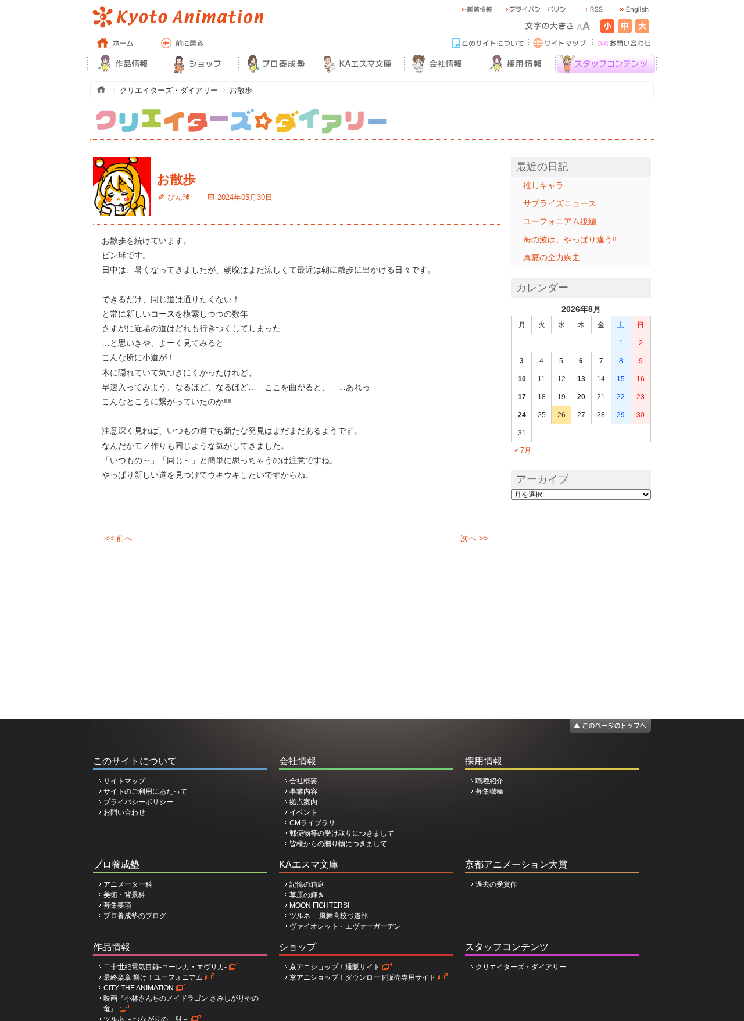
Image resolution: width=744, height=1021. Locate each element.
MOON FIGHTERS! (319, 905)
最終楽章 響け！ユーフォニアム (153, 977)
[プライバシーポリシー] (537, 9)
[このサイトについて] (488, 43)
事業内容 (303, 791)
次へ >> (474, 538)
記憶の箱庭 (306, 884)
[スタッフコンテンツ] (606, 64)
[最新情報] (476, 9)
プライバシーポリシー (138, 802)
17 (522, 397)
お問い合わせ (124, 812)
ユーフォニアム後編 (559, 221)
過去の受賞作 (496, 884)
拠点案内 (303, 802)
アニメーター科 (127, 884)
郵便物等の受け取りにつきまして (341, 833)
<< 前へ (119, 538)
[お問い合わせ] (625, 43)
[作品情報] (125, 64)
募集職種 (489, 791)
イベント (303, 812)
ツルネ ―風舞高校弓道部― (332, 916)
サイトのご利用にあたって (145, 791)
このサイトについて (135, 761)
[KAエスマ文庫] (359, 64)
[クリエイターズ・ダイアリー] (241, 113)
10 (522, 379)
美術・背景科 (124, 895)
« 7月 (522, 450)
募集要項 (117, 905)
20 (581, 397)
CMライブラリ (312, 823)
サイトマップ (124, 781)
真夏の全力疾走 (551, 257)
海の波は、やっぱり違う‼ (570, 239)
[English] (633, 9)
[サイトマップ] (561, 43)
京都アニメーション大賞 (516, 864)
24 (522, 415)
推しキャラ (543, 185)
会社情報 (297, 761)
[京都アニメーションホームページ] (177, 17)
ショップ (297, 947)
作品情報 (111, 947)
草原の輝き (306, 895)
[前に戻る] (183, 43)
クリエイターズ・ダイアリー (520, 967)
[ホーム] (119, 43)
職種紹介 (489, 781)
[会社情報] (442, 64)
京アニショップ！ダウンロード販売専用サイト (362, 977)
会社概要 (303, 781)
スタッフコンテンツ (507, 947)
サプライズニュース (559, 203)
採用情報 (483, 761)
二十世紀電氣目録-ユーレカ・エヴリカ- (165, 967)
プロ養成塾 (116, 864)
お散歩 (176, 179)
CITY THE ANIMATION (138, 988)
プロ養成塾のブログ (134, 916)
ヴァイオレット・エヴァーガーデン (345, 926)
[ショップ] (200, 64)
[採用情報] (517, 64)
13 (581, 379)
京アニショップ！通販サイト (334, 967)
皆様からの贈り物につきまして (338, 844)
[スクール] (276, 64)
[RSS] (592, 9)
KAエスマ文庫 (308, 864)
